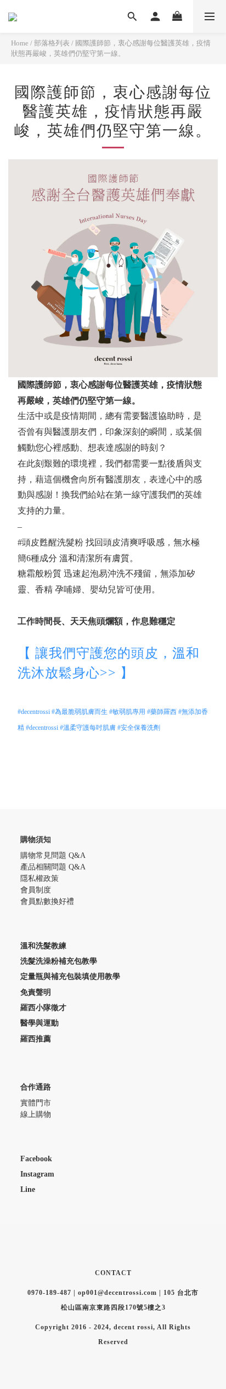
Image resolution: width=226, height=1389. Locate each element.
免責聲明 (35, 992)
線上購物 (35, 1114)
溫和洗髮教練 (43, 946)
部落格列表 (52, 43)
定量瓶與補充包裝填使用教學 (70, 976)
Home (20, 43)
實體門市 (35, 1103)
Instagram (37, 1174)
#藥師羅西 (162, 712)
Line (27, 1189)
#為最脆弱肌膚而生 (80, 712)
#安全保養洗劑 (138, 727)
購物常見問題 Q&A (53, 855)
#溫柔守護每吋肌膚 (88, 727)
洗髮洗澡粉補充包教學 (58, 961)
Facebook (36, 1159)
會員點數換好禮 (47, 901)
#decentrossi (34, 712)
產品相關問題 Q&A (53, 867)
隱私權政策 (39, 878)
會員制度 (35, 890)
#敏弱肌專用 (127, 712)
